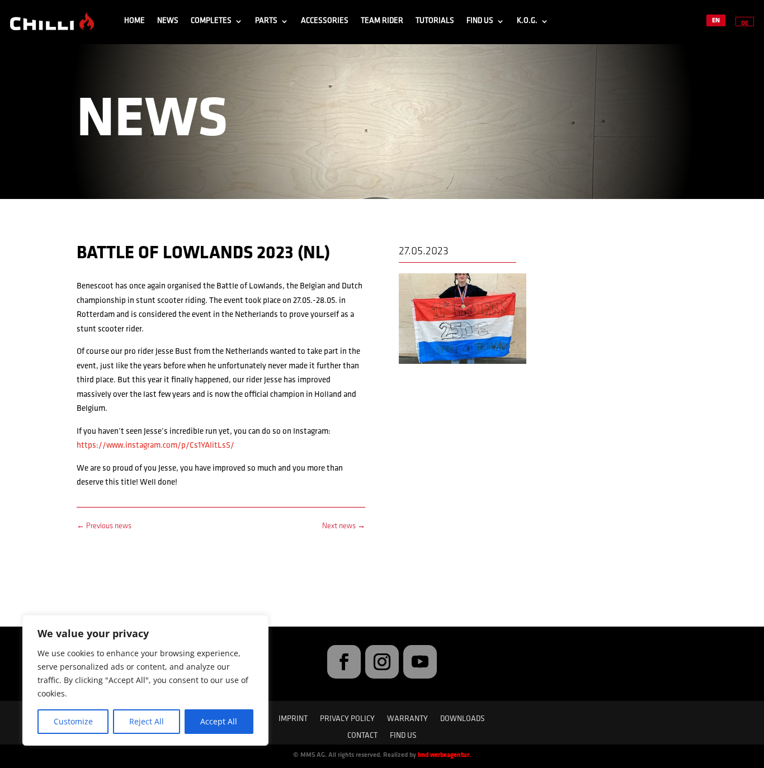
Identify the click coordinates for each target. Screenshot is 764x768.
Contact (362, 736)
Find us (479, 21)
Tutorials (435, 21)
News (167, 21)
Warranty (407, 719)
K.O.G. (527, 21)
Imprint (293, 719)
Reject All (146, 721)
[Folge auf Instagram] (382, 662)
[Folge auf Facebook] (344, 662)
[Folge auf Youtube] (420, 662)
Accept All (218, 721)
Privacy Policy (347, 719)
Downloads (462, 719)
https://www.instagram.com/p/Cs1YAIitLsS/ (155, 446)
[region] (145, 680)
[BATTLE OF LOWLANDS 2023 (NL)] (462, 363)
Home (134, 21)
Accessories (324, 21)
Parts (266, 21)
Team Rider (382, 21)
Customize (73, 721)
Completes (211, 21)
